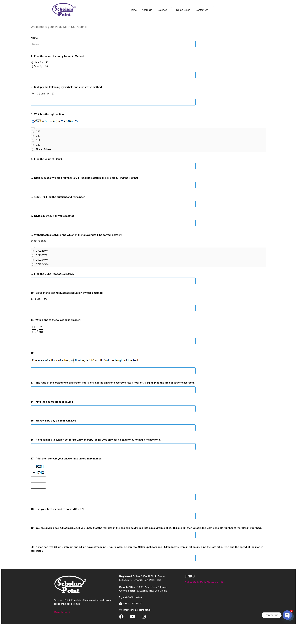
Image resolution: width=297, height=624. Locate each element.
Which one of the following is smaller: (58, 319)
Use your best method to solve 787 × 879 (60, 509)
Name (34, 37)
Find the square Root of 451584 (54, 401)
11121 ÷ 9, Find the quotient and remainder (59, 196)
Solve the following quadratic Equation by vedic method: (69, 292)
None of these (43, 149)
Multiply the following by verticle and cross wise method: (68, 87)
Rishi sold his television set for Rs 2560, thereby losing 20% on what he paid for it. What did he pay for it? (99, 439)
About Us (147, 9)
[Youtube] (132, 616)
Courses (162, 9)
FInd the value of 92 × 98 (48, 159)
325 (38, 144)
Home (133, 9)
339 (38, 135)
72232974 (41, 255)
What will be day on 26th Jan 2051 (56, 420)
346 (38, 131)
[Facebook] (121, 616)
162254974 (42, 259)
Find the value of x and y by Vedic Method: (59, 56)
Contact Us (201, 9)
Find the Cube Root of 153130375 (54, 273)
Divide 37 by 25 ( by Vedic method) (54, 215)
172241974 (42, 250)
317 (38, 140)
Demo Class (183, 9)
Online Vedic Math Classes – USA (204, 582)
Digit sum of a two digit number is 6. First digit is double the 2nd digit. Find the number (86, 177)
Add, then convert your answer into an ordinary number (69, 458)
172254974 (42, 264)
